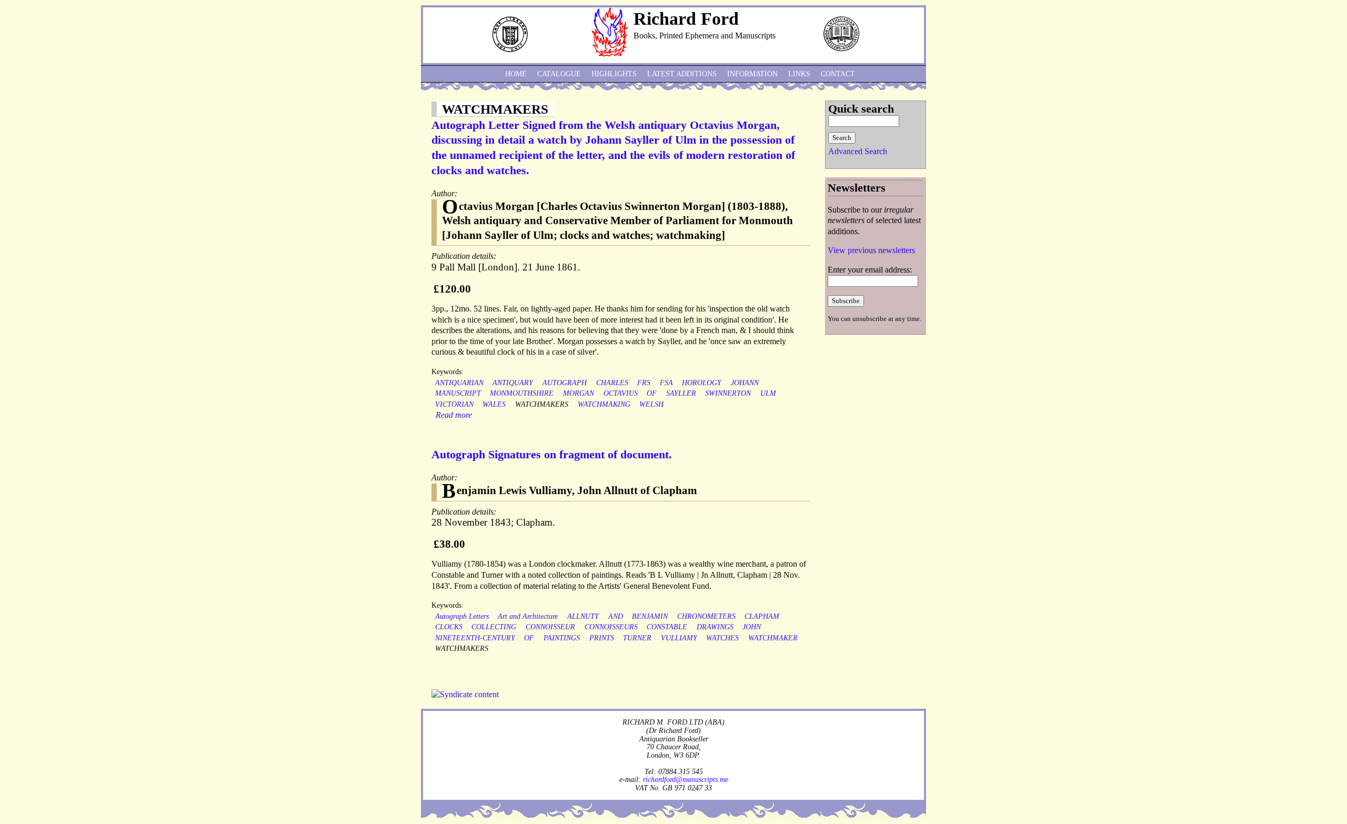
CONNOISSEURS (611, 627)
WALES (494, 404)
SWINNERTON (728, 393)
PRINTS (601, 638)
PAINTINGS (562, 638)
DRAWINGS (715, 627)
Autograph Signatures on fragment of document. (551, 454)
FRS (643, 383)
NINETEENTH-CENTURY (475, 638)
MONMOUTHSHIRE (522, 393)
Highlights (614, 74)
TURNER (637, 638)
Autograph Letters (462, 616)
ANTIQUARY (512, 383)
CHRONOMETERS (706, 616)
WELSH (651, 404)
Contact (838, 74)
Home (516, 74)
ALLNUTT (583, 616)
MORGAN (578, 393)
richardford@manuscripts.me (685, 779)
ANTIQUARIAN (459, 383)
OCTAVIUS (621, 393)
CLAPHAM (762, 616)
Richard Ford (686, 18)
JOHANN (745, 383)
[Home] (609, 53)
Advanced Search (857, 151)
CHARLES (612, 383)
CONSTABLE (667, 627)
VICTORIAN (454, 404)
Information (752, 74)
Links (799, 74)
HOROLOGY (701, 383)
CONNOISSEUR (550, 627)
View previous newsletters (871, 250)
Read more (454, 414)
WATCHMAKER (773, 638)
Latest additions (682, 74)
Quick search (861, 108)
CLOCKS (449, 627)
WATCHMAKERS (541, 404)
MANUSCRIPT (458, 393)
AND (615, 616)
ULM (768, 393)
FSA (666, 383)
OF (652, 393)
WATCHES (722, 638)
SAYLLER (681, 393)
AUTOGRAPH (564, 383)
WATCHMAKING (604, 404)
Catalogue (559, 74)
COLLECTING (493, 627)
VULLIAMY (679, 638)
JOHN (751, 627)
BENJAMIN (650, 616)
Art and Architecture (528, 616)
